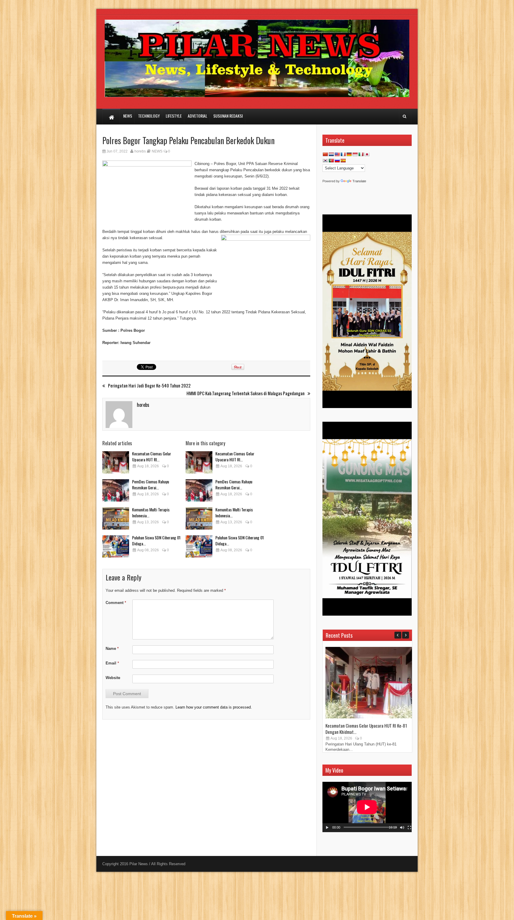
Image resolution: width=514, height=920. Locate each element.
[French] (343, 154)
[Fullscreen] (409, 827)
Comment (116, 602)
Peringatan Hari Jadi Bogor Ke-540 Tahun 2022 (149, 385)
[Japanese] (366, 154)
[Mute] (402, 827)
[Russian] (337, 160)
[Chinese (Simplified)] (325, 154)
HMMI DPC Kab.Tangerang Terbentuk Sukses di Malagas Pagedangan (246, 393)
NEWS (157, 151)
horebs (140, 151)
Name (112, 648)
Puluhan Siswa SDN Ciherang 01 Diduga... (156, 540)
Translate (359, 181)
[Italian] (360, 154)
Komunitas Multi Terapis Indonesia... (151, 512)
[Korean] (325, 160)
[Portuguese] (331, 160)
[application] (367, 807)
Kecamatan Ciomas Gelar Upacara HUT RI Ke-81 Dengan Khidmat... (366, 728)
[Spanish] (343, 160)
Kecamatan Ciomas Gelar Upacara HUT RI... (151, 456)
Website (113, 677)
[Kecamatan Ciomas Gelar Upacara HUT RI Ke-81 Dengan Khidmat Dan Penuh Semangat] (115, 462)
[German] (349, 154)
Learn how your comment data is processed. (213, 707)
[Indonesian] (355, 154)
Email (112, 663)
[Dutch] (331, 154)
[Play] (327, 827)
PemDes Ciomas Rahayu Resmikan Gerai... (150, 484)
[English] (337, 154)
